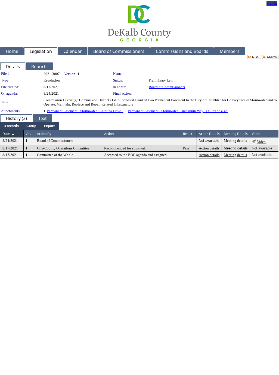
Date (6, 133)
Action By (44, 133)
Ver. (28, 133)
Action (109, 133)
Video (261, 142)
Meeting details (235, 141)
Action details (209, 148)
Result (187, 133)
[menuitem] (11, 126)
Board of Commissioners (167, 87)
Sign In (271, 3)
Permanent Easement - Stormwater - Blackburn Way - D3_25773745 (178, 111)
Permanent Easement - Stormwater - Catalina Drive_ (85, 111)
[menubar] (29, 126)
